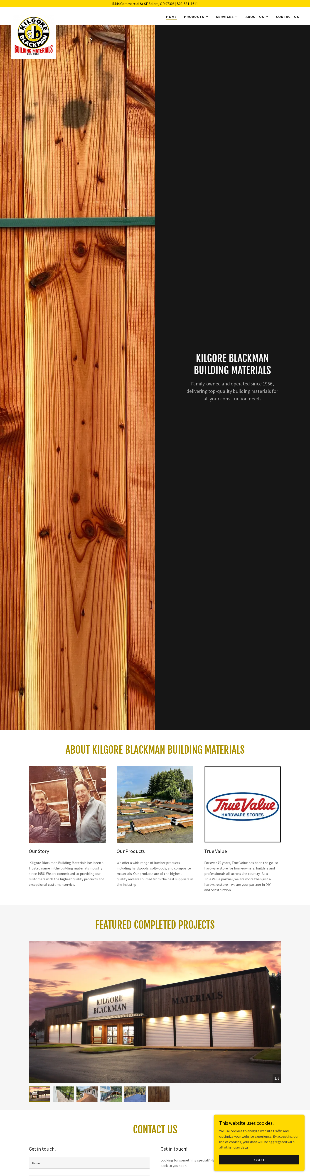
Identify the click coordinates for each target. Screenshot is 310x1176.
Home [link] (171, 16)
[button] (196, 16)
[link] (33, 15)
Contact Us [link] (287, 16)
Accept (259, 1159)
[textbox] (89, 1163)
